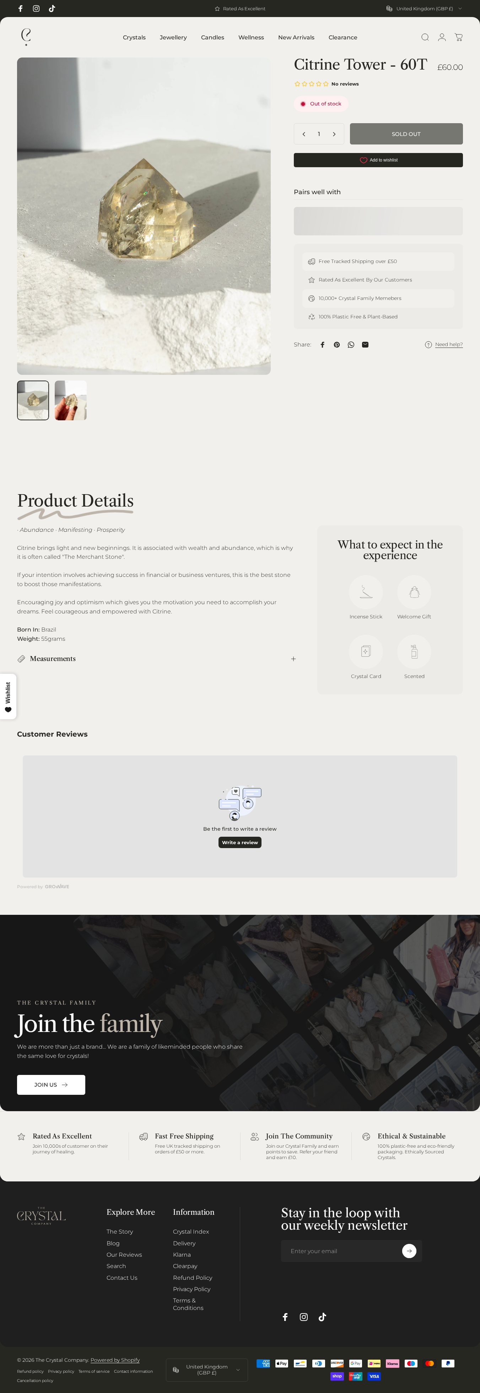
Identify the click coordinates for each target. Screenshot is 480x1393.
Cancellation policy (35, 1380)
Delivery (184, 1243)
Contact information (133, 1371)
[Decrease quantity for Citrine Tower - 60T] (302, 134)
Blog (113, 1243)
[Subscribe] (409, 1251)
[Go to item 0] (33, 401)
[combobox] (425, 8)
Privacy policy (61, 1371)
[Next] (252, 228)
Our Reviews (124, 1254)
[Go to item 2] (71, 401)
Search (116, 1265)
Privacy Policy (191, 1289)
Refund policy (30, 1371)
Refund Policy (192, 1277)
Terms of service (94, 1371)
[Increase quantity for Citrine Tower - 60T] (336, 134)
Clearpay (185, 1265)
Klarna (182, 1254)
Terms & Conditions (188, 1304)
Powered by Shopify (115, 1360)
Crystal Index (191, 1231)
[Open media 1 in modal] (144, 216)
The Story (120, 1231)
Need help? (449, 345)
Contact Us (122, 1277)
